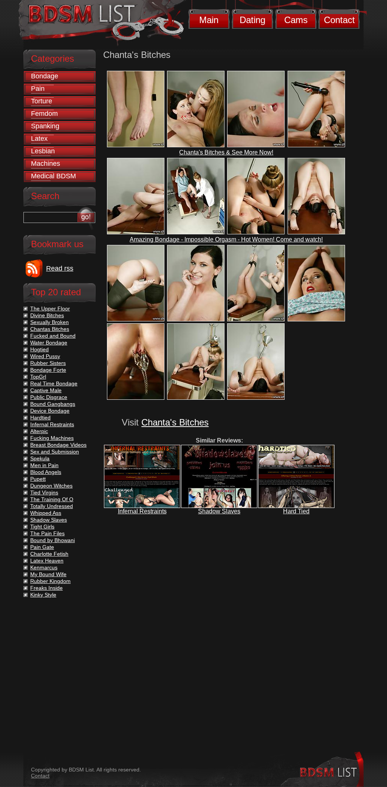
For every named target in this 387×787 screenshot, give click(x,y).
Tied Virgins (44, 492)
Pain (38, 88)
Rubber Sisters (48, 363)
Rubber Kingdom (50, 581)
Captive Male (46, 390)
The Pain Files (47, 533)
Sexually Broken (49, 322)
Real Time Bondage (53, 383)
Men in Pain (44, 465)
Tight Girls (42, 527)
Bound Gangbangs (52, 404)
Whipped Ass (45, 513)
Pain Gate (42, 547)
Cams (296, 20)
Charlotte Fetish (49, 554)
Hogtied (39, 349)
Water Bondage (48, 343)
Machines (45, 163)
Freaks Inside (46, 588)
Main (208, 20)
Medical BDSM (53, 176)
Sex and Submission (54, 452)
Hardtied (40, 418)
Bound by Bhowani (52, 540)
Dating (252, 20)
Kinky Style (43, 595)
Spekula (40, 458)
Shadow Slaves (219, 511)
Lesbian (43, 151)
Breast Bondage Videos (58, 445)
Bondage (44, 76)
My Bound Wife (48, 574)
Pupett (38, 479)
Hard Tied (296, 511)
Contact (339, 20)
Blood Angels (45, 472)
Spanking (45, 126)
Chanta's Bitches (175, 422)
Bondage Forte (48, 370)
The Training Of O (51, 499)
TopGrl (38, 377)
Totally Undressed (51, 506)
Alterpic (39, 431)
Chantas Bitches (49, 329)
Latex (39, 138)
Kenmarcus (43, 567)
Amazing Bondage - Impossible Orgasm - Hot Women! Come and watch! (226, 239)
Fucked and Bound (53, 336)
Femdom (44, 113)
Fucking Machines (52, 438)
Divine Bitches (47, 315)
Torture (41, 101)
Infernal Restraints (142, 511)
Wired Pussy (45, 356)
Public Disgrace (48, 397)
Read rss (59, 268)
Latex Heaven (46, 561)
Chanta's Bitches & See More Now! (226, 152)
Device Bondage (50, 411)
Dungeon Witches (51, 486)
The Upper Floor (50, 308)
